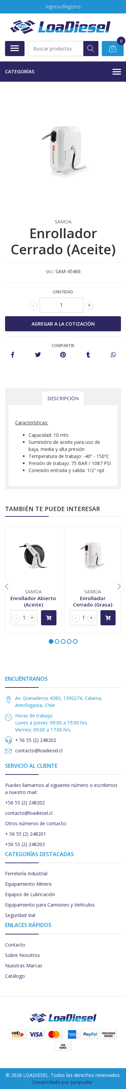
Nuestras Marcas (23, 965)
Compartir (63, 345)
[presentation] (7, 586)
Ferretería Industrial (26, 873)
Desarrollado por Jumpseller (62, 1082)
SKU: (50, 272)
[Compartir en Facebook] (12, 355)
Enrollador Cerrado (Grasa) (92, 601)
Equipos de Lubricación (30, 894)
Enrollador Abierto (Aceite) (33, 601)
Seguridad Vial (20, 915)
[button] (51, 641)
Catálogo (15, 976)
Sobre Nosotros (22, 955)
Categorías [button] (19, 71)
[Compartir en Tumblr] (88, 355)
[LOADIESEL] (60, 27)
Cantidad (63, 292)
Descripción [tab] (63, 398)
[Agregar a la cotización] (48, 617)
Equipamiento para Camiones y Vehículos (50, 905)
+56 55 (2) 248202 (25, 802)
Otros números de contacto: (36, 823)
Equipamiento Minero (28, 884)
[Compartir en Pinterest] (63, 355)
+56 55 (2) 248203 (25, 844)
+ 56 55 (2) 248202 (35, 740)
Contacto (15, 944)
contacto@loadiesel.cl (38, 750)
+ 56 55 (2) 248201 (25, 834)
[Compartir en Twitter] (38, 355)
